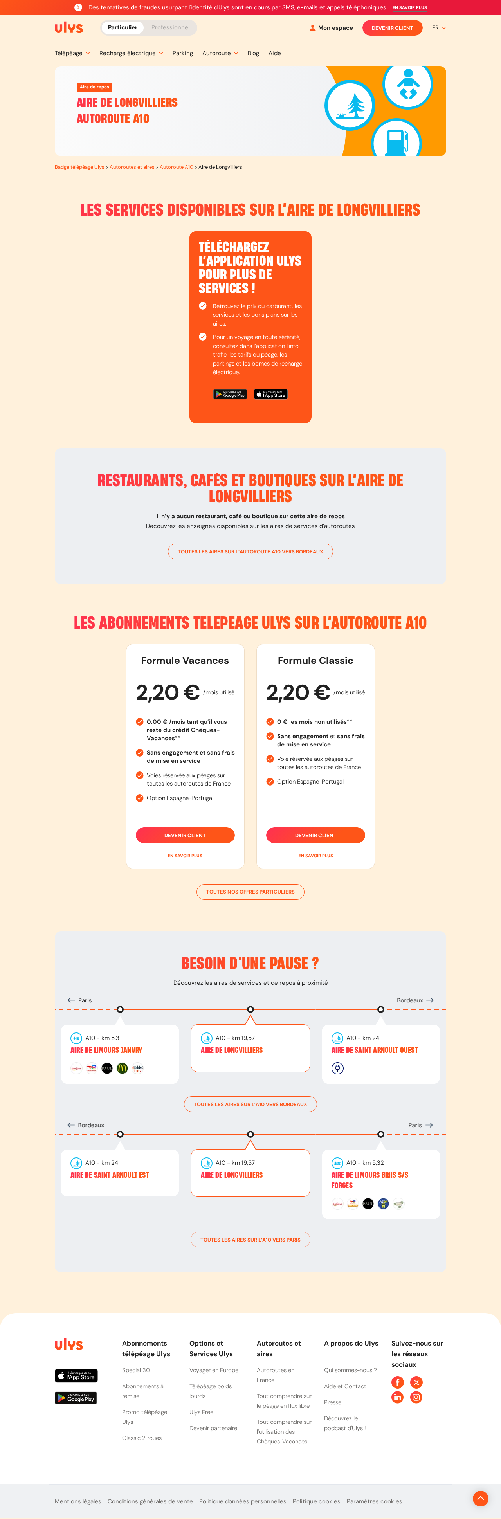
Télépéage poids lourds (210, 1391)
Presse (332, 1402)
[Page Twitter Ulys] (416, 1382)
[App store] (271, 395)
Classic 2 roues (142, 1438)
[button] (410, 7)
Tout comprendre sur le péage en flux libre (284, 1401)
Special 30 (136, 1370)
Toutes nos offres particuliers (250, 891)
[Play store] (230, 395)
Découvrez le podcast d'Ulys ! (345, 1423)
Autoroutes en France (275, 1375)
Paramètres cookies (374, 1501)
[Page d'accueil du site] (68, 1345)
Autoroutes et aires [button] (279, 1348)
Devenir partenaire (213, 1428)
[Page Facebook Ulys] (397, 1382)
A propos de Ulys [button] (351, 1343)
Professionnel (170, 27)
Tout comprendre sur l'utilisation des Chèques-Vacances (284, 1431)
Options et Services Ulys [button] (211, 1348)
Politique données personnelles (243, 1501)
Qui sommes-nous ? (350, 1370)
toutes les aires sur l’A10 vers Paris (250, 1239)
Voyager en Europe (213, 1370)
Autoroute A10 (176, 167)
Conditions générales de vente (150, 1501)
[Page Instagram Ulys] (416, 1397)
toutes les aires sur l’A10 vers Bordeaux (250, 1104)
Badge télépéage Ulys (80, 167)
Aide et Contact (345, 1386)
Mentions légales (78, 1501)
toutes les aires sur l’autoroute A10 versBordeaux (250, 551)
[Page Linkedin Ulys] (397, 1397)
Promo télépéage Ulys (144, 1417)
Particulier (122, 27)
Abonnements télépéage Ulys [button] (146, 1348)
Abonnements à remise (143, 1391)
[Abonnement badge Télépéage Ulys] (69, 27)
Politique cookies (317, 1501)
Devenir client (392, 28)
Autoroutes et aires (132, 167)
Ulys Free (201, 1412)
